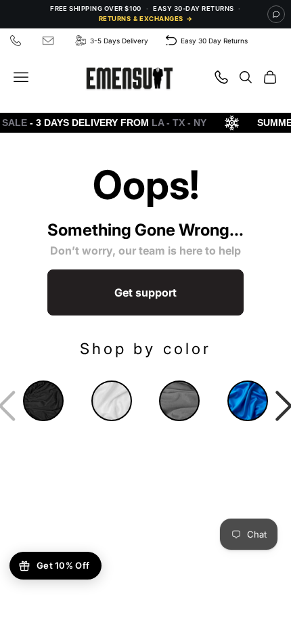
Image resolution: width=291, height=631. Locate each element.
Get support (145, 292)
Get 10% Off (63, 565)
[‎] (17, 41)
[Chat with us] (276, 14)
